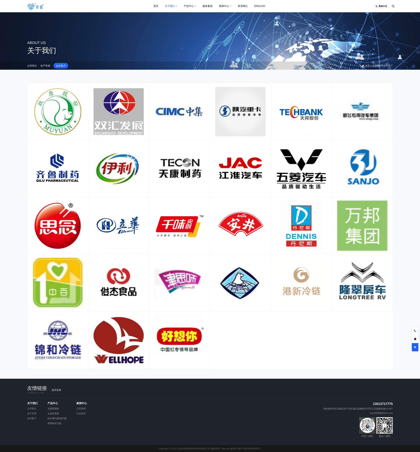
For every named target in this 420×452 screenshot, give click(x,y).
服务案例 (207, 6)
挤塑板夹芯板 (54, 423)
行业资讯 (81, 413)
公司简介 (32, 65)
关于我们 (170, 6)
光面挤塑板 (53, 408)
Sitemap (225, 448)
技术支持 (56, 390)
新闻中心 (224, 6)
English (259, 6)
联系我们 (243, 6)
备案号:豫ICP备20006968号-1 (246, 448)
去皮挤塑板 (53, 413)
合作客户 (61, 65)
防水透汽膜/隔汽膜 (57, 418)
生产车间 (45, 65)
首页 (155, 6)
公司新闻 (81, 408)
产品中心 (189, 6)
